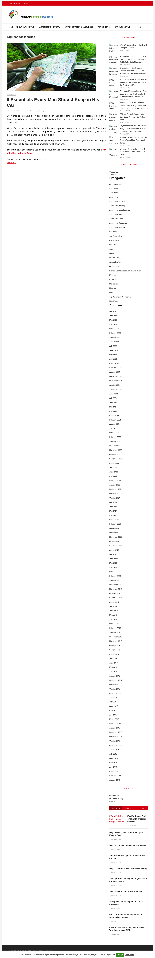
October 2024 (114, 385)
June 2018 (113, 662)
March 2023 (114, 432)
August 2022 (114, 463)
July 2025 (113, 346)
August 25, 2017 (116, 862)
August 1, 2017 (115, 908)
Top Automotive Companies (120, 296)
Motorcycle (113, 283)
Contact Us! (114, 795)
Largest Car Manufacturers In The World (125, 270)
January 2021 (114, 528)
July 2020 (113, 554)
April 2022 (113, 476)
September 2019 (115, 597)
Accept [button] (120, 955)
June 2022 (113, 471)
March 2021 (114, 519)
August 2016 (114, 749)
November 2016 (115, 736)
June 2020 (113, 558)
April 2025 (113, 359)
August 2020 (114, 550)
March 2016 (114, 771)
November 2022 (115, 450)
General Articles (115, 262)
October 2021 (114, 497)
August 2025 (114, 341)
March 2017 (114, 719)
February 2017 (115, 723)
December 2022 (115, 445)
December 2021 (115, 489)
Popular (116, 808)
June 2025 (113, 350)
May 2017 (113, 710)
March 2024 (114, 415)
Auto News (113, 188)
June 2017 (113, 706)
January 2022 (114, 484)
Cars (111, 249)
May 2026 (113, 320)
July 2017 (113, 701)
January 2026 (114, 337)
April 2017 (113, 714)
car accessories (54, 111)
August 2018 (114, 654)
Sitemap (112, 801)
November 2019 (115, 589)
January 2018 (114, 675)
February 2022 (115, 480)
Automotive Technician (118, 223)
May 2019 (113, 615)
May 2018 (113, 667)
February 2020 (115, 576)
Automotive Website (117, 227)
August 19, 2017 (116, 885)
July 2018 (113, 658)
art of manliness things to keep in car (35, 111)
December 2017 (115, 680)
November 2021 (115, 493)
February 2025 (115, 367)
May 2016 (113, 762)
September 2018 (115, 649)
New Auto (113, 288)
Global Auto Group (116, 266)
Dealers (112, 253)
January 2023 (114, 441)
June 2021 (113, 506)
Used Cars (113, 301)
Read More (129, 954)
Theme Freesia (22, 950)
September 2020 (115, 545)
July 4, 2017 (114, 921)
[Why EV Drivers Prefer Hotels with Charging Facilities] (117, 816)
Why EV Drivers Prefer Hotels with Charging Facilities (137, 819)
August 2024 (114, 393)
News (111, 292)
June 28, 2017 (115, 934)
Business (113, 231)
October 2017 (114, 689)
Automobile (113, 197)
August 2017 (114, 697)
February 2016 (115, 775)
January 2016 (114, 780)
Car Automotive (122, 27)
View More (13, 163)
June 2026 (113, 315)
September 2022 (115, 458)
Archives (112, 174)
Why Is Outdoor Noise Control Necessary (128, 868)
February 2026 (115, 333)
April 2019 (113, 619)
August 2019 (114, 602)
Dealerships (114, 257)
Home (10, 27)
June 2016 (113, 758)
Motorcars (113, 279)
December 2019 (115, 584)
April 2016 (113, 767)
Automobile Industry (117, 201)
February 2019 (115, 628)
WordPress (31, 950)
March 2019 (114, 623)
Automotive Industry (49, 27)
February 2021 (115, 524)
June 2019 (113, 610)
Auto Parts (11, 94)
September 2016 (115, 745)
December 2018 (115, 636)
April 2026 (113, 324)
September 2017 (115, 693)
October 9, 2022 (13, 111)
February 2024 (115, 419)
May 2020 (113, 563)
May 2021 (113, 511)
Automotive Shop (116, 218)
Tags (142, 808)
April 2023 (113, 428)
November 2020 (115, 537)
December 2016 (115, 732)
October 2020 (114, 541)
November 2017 (115, 684)
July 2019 (113, 606)
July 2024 (113, 398)
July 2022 (113, 467)
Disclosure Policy (116, 798)
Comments (128, 808)
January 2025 (114, 372)
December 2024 (115, 376)
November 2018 (115, 641)
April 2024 (113, 411)
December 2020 (115, 532)
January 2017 (114, 727)
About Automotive (25, 27)
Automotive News (116, 214)
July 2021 (113, 502)
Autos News (104, 27)
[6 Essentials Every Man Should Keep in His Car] (56, 67)
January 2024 (114, 424)
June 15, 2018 (115, 849)
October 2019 (114, 593)
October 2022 (114, 454)
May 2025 (113, 354)
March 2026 (114, 328)
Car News (113, 244)
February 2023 (115, 437)
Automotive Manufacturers (79, 27)
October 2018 (114, 645)
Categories (113, 172)
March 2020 (114, 571)
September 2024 (115, 389)
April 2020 (113, 567)
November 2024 (115, 380)
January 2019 (114, 632)
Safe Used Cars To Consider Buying (126, 891)
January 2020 (114, 580)
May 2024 (113, 406)
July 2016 (113, 754)
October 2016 (114, 740)
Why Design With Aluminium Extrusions (127, 845)
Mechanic (113, 275)
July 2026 (113, 311)
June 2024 (113, 402)
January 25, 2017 (116, 839)
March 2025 (114, 363)
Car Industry (114, 240)
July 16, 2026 (132, 825)
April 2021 (113, 515)
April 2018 (113, 671)
